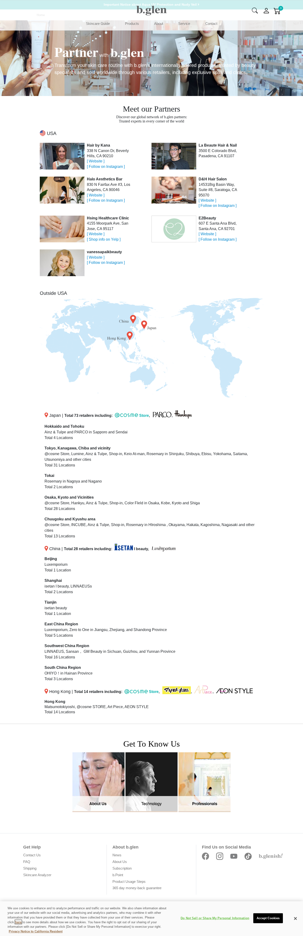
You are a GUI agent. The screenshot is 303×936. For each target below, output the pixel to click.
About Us (119, 862)
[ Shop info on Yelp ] (103, 239)
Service (184, 24)
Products (132, 24)
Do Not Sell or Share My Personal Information (215, 918)
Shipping (29, 868)
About (158, 24)
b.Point (117, 875)
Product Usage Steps (129, 881)
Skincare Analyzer (37, 875)
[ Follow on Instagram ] (106, 167)
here (18, 922)
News (116, 855)
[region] (151, 918)
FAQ (26, 862)
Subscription (122, 868)
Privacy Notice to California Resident (35, 931)
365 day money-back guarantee (136, 888)
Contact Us (32, 855)
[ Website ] (95, 161)
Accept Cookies (268, 918)
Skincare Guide (98, 24)
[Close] (295, 918)
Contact (211, 24)
